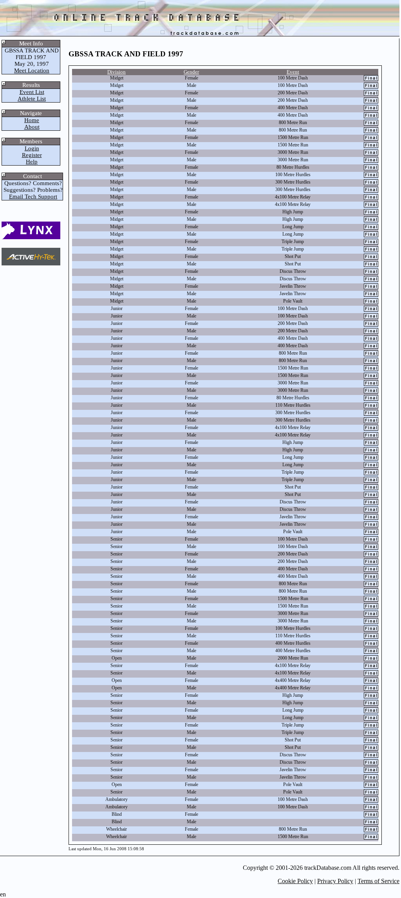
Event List (32, 92)
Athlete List (32, 99)
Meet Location (31, 70)
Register (32, 155)
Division (116, 72)
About (32, 127)
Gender (191, 72)
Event (293, 72)
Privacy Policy (335, 881)
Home (31, 120)
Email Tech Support (33, 196)
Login (32, 148)
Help (32, 162)
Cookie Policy (295, 881)
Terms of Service (378, 881)
